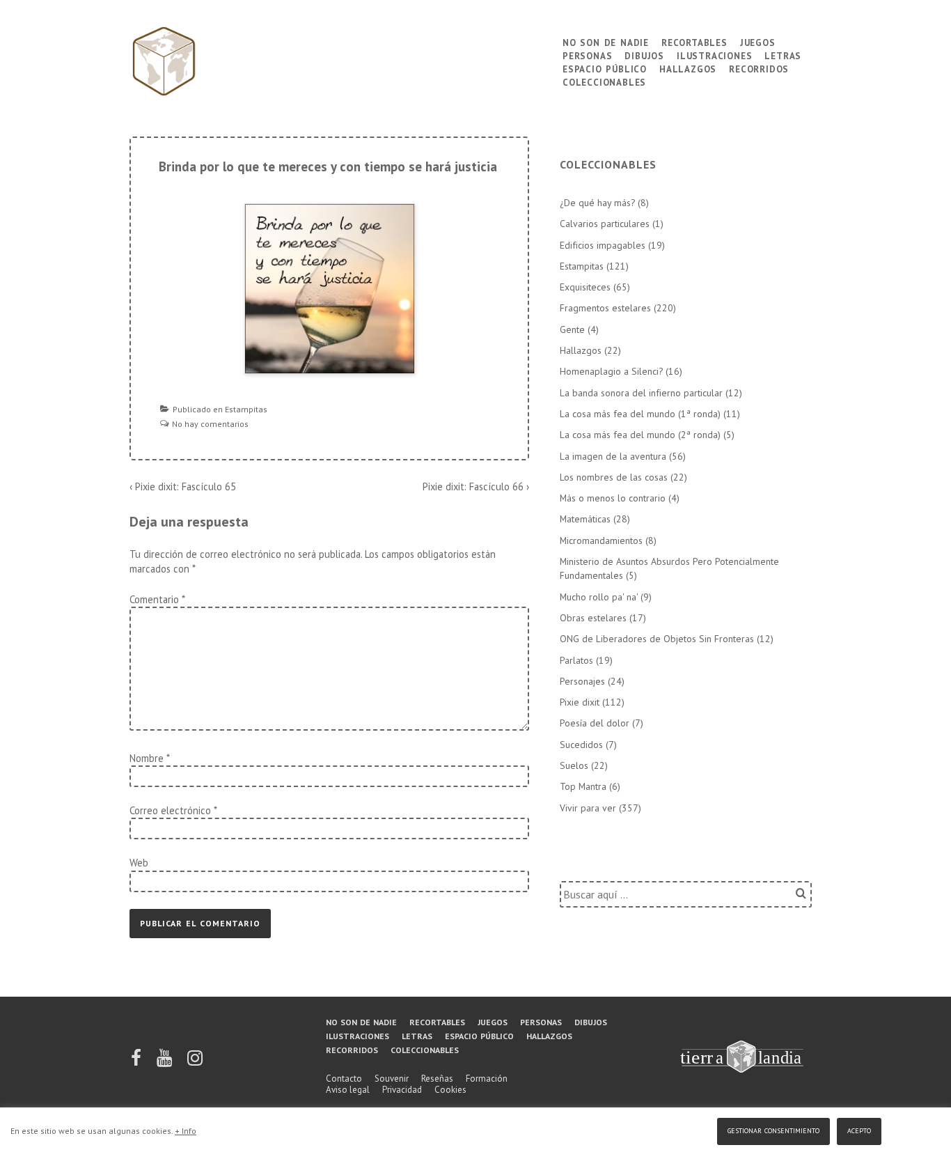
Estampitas (246, 409)
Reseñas (437, 1078)
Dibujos (644, 54)
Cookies (450, 1090)
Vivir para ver (588, 808)
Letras (782, 54)
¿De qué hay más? (597, 202)
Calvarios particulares (605, 223)
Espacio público (605, 68)
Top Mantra (583, 786)
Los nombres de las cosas (614, 477)
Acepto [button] (859, 1129)
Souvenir (392, 1078)
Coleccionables (604, 81)
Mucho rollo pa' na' (599, 597)
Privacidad (402, 1090)
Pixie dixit (579, 702)
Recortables (694, 41)
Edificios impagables (602, 245)
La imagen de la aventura (613, 456)
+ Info (185, 1131)
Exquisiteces (585, 287)
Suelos (574, 765)
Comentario (156, 599)
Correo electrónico (170, 810)
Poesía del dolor (594, 723)
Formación (487, 1078)
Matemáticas (585, 519)
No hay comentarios (210, 424)
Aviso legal (348, 1090)
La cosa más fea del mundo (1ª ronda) (640, 413)
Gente (572, 329)
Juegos (758, 41)
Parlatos (576, 660)
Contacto (344, 1078)
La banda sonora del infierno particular (641, 393)
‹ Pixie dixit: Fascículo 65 (182, 486)
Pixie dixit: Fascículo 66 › (476, 486)
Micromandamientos (601, 540)
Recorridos (759, 68)
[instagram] (195, 1062)
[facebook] (137, 1062)
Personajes (582, 681)
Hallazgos (687, 68)
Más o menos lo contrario (613, 498)
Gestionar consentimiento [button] (773, 1129)
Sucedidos (581, 744)
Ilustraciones (714, 54)
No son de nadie (606, 41)
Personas (587, 54)
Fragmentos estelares (605, 308)
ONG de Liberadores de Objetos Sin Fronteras (657, 638)
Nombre (146, 758)
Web (138, 862)
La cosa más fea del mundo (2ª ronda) (640, 434)
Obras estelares (593, 618)
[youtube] (165, 1062)
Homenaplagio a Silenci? (611, 371)
